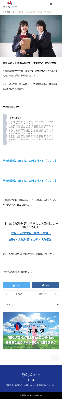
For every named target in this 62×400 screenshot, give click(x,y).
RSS (33, 380)
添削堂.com (31, 375)
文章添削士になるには (45, 385)
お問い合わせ (29, 385)
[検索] (51, 4)
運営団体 (9, 385)
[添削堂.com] (10, 4)
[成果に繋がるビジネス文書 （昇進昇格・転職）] (17, 293)
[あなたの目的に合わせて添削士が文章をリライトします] (45, 293)
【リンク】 (30, 160)
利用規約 (18, 385)
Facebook (29, 380)
